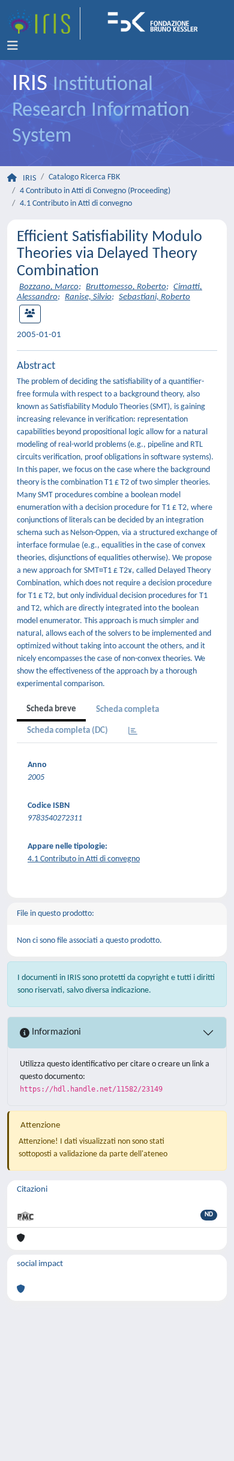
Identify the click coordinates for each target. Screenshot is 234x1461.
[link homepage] (43, 23)
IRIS (29, 178)
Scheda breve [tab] (51, 709)
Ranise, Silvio (88, 297)
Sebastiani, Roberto (154, 297)
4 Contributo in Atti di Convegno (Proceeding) (95, 191)
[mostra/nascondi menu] (12, 46)
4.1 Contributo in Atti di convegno (76, 203)
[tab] (133, 732)
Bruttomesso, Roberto (126, 286)
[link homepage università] (156, 23)
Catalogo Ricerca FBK (84, 177)
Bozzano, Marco (49, 286)
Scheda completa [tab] (127, 709)
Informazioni (55, 1032)
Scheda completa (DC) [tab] (67, 730)
